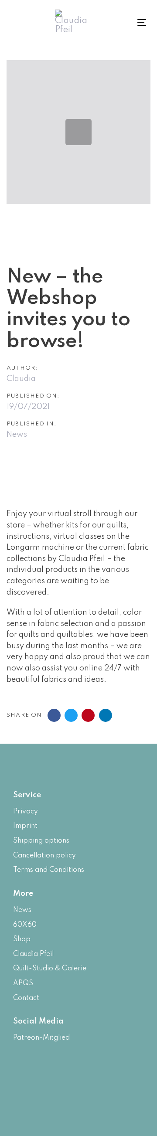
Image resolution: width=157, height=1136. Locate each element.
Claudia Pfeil (33, 954)
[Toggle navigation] (132, 22)
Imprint (25, 826)
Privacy (25, 811)
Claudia (21, 379)
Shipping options (41, 840)
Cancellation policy (44, 855)
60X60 (25, 925)
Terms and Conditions (48, 870)
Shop (22, 939)
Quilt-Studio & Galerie (49, 968)
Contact (26, 998)
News (17, 435)
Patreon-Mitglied (41, 1037)
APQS (23, 983)
